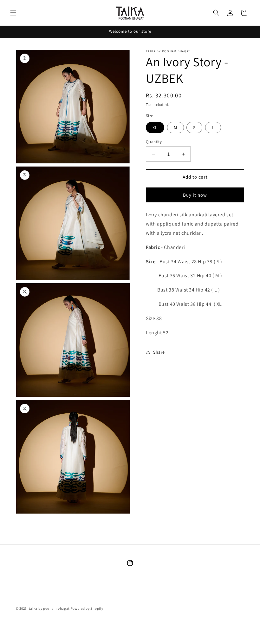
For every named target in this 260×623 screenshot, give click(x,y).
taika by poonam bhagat (49, 608)
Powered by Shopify (87, 608)
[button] (13, 13)
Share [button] (159, 352)
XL (155, 127)
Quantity (154, 141)
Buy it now (195, 195)
